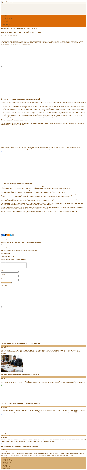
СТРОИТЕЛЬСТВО (8, 18)
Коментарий (4, 262)
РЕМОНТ (5, 21)
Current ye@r (4, 285)
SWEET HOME (6, 24)
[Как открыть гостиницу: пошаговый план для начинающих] (12, 430)
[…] (8, 353)
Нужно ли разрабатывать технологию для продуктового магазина (20, 343)
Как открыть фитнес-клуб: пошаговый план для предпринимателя (20, 403)
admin (7, 36)
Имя (2, 270)
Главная (5, 15)
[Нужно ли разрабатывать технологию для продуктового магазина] (24, 340)
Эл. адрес (3, 274)
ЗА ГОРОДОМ (6, 26)
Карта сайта (6, 17)
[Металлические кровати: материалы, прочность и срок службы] (6, 444)
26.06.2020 (3, 36)
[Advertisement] (43, 55)
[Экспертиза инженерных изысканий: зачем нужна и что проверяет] (12, 371)
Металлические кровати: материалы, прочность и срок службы (19, 446)
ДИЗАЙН (5, 23)
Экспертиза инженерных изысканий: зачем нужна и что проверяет (20, 374)
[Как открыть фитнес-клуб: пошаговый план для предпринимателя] (12, 400)
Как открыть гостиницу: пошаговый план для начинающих (18, 433)
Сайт (2, 278)
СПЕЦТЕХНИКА (7, 20)
